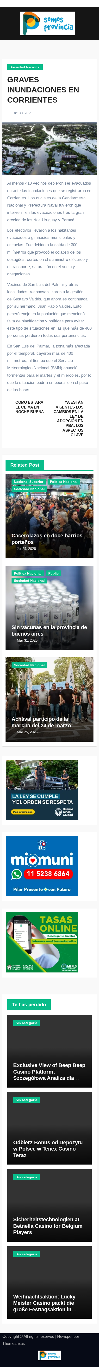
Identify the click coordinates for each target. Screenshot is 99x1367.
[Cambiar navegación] (6, 23)
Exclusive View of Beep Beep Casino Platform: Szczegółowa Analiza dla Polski (49, 1074)
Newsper (65, 1336)
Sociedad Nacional (25, 67)
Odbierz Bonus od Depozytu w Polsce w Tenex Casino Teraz (48, 1148)
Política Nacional (64, 482)
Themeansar (13, 1343)
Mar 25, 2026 (27, 732)
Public (53, 573)
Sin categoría (26, 1023)
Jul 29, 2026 (26, 549)
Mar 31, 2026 (27, 640)
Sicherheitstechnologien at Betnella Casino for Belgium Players (48, 1225)
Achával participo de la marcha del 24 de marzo (41, 722)
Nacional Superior (28, 482)
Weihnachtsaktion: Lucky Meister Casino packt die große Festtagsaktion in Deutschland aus (44, 1306)
